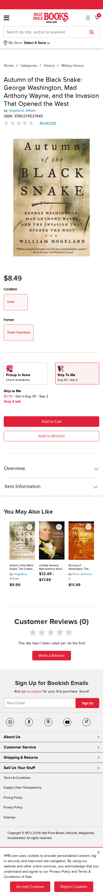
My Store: (15, 43)
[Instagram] (10, 722)
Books (9, 65)
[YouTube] (67, 722)
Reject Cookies (73, 886)
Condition (10, 289)
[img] (19, 123)
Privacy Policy (13, 807)
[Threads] (48, 722)
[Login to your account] (87, 18)
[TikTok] (86, 722)
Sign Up (87, 703)
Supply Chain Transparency (22, 788)
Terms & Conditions (17, 778)
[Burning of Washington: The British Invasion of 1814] (81, 540)
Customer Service (20, 747)
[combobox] (51, 32)
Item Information (22, 487)
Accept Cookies (30, 886)
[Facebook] (29, 722)
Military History (72, 65)
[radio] (26, 373)
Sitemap (9, 817)
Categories (28, 65)
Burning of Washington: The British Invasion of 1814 (78, 567)
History (49, 65)
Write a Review (51, 655)
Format (9, 320)
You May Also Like (28, 511)
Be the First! (48, 123)
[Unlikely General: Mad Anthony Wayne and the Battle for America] (51, 540)
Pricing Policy (13, 798)
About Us (12, 736)
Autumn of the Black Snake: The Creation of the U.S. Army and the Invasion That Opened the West (22, 567)
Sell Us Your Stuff (19, 767)
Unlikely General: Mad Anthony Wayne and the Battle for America (51, 567)
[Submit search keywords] (93, 32)
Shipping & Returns (21, 757)
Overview (14, 468)
